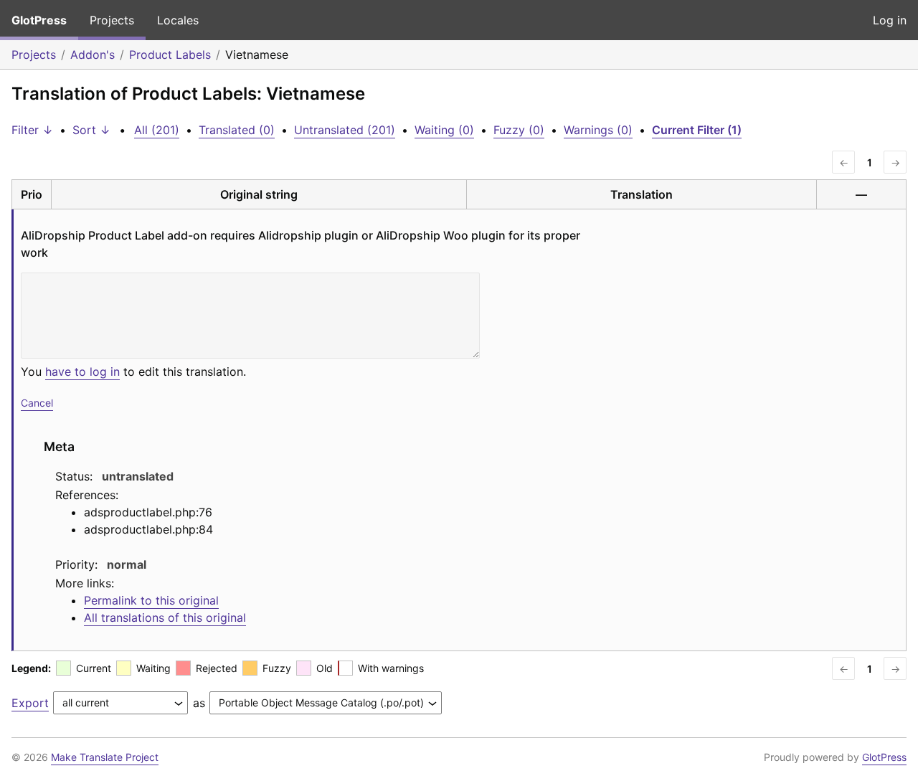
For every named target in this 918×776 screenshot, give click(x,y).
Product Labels (170, 54)
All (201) (156, 130)
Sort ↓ (91, 130)
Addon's (92, 54)
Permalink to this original (151, 600)
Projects (112, 20)
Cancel (37, 403)
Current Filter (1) (697, 130)
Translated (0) (237, 130)
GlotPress (39, 20)
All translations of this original (165, 617)
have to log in (82, 371)
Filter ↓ (32, 130)
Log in (890, 20)
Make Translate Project (104, 757)
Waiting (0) (444, 130)
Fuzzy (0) (518, 130)
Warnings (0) (598, 130)
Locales (178, 20)
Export (30, 703)
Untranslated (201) (344, 130)
